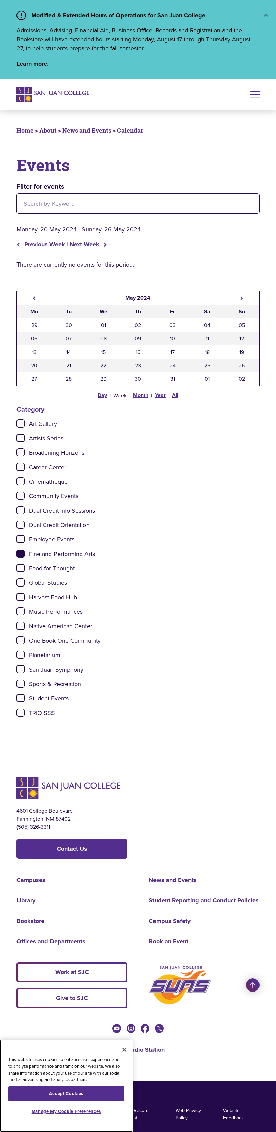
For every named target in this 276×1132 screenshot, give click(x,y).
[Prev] (34, 298)
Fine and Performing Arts (62, 554)
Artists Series (46, 438)
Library (25, 900)
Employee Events (51, 539)
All (175, 395)
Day (102, 395)
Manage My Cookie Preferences (66, 1111)
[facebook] (145, 1028)
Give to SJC (72, 998)
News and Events (86, 130)
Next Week (85, 244)
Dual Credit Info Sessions (62, 510)
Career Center (47, 467)
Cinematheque (48, 481)
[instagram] (131, 1028)
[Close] (124, 1049)
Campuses (30, 880)
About (48, 130)
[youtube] (116, 1028)
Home (25, 130)
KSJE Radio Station (138, 1049)
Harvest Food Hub (53, 597)
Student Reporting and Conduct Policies (204, 900)
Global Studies (48, 582)
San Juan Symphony (56, 669)
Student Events (49, 698)
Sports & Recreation (55, 684)
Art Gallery (43, 423)
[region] (66, 1086)
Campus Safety (170, 921)
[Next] (241, 298)
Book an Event (168, 941)
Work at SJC (72, 972)
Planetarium (44, 655)
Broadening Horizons (56, 452)
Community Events (53, 496)
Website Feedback (233, 1114)
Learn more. (32, 63)
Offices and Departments (50, 941)
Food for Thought (52, 568)
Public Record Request (134, 1114)
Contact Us (72, 848)
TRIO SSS (42, 713)
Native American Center (60, 626)
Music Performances (56, 611)
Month (140, 395)
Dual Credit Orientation (59, 525)
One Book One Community (65, 640)
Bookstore (30, 921)
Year (160, 395)
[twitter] (159, 1028)
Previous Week (45, 244)
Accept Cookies (66, 1093)
